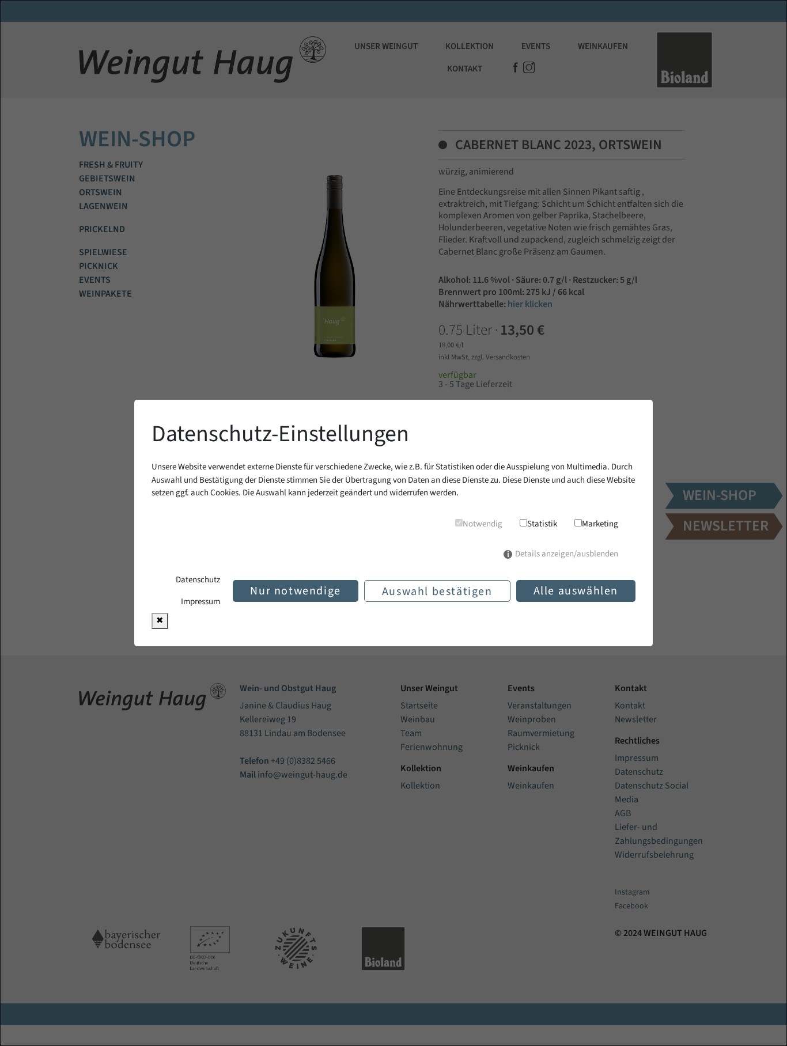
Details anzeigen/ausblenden (566, 554)
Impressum (200, 602)
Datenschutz (198, 580)
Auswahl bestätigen (437, 591)
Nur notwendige (295, 591)
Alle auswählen (576, 591)
